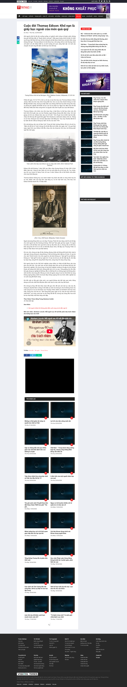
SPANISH (40, 1)
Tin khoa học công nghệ (24, 665)
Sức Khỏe (51, 16)
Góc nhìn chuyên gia (70, 641)
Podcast (100, 16)
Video (95, 16)
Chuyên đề (89, 16)
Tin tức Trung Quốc (53, 641)
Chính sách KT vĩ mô (70, 647)
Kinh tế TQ (51, 643)
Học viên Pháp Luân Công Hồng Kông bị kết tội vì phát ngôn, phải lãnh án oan (62, 560)
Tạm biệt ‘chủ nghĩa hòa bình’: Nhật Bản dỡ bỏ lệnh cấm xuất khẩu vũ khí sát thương (100, 159)
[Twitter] (101, 1)
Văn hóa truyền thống (39, 665)
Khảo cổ (20, 659)
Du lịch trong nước (53, 659)
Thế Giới (31, 16)
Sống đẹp (98, 651)
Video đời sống (84, 663)
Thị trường (67, 649)
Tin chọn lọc (31, 399)
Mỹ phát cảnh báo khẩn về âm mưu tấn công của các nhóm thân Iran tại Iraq (101, 151)
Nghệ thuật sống (38, 659)
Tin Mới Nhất (85, 94)
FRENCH (51, 1)
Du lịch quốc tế (52, 657)
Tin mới (98, 657)
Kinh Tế (45, 16)
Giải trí (97, 647)
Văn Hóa (78, 16)
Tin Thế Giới (37, 639)
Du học (97, 643)
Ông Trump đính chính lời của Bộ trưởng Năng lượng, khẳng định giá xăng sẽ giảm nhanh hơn (101, 142)
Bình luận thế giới (38, 647)
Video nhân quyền (84, 665)
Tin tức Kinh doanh (69, 643)
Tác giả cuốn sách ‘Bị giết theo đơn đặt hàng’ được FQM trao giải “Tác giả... (36, 505)
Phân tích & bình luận (23, 647)
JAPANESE (56, 1)
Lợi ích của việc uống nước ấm (61, 421)
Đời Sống (57, 16)
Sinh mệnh (20, 663)
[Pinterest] (104, 1)
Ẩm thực (51, 665)
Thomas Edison (44, 350)
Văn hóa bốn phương (39, 663)
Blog (83, 16)
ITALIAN (62, 1)
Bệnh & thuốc (83, 641)
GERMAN (45, 1)
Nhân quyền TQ (53, 647)
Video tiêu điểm (84, 657)
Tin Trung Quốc (53, 639)
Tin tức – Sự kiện (38, 661)
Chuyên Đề (98, 655)
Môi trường (21, 643)
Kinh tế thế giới (68, 645)
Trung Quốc (38, 16)
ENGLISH (30, 1)
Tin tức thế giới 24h (38, 645)
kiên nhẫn (31, 350)
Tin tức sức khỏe (84, 645)
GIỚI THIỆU (94, 1)
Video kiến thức (84, 661)
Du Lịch (51, 655)
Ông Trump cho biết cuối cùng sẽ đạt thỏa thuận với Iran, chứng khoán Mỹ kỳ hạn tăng (101, 109)
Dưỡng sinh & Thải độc (86, 643)
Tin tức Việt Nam (22, 639)
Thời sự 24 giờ (21, 649)
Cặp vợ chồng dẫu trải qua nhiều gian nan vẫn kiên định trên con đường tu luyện (35, 449)
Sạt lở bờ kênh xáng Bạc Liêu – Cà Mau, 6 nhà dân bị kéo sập (100, 116)
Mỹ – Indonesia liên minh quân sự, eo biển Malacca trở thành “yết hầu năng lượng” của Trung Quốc (94, 36)
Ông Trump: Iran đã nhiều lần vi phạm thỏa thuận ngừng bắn (100, 99)
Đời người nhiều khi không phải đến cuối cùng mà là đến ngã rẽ (48, 308)
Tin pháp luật (21, 645)
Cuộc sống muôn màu (101, 641)
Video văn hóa (83, 659)
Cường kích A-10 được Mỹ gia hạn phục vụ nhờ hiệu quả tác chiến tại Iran (100, 168)
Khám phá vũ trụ (22, 668)
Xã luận (67, 659)
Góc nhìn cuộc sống (69, 657)
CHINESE (35, 1)
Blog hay (67, 655)
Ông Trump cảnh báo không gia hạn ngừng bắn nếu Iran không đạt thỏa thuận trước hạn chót (100, 126)
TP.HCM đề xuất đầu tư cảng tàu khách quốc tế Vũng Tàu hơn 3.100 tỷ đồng (100, 134)
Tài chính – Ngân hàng (70, 651)
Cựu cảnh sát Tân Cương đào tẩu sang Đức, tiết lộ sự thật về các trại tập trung (36, 588)
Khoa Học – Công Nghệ (68, 16)
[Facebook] (99, 1)
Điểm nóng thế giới (38, 641)
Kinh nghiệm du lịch (54, 661)
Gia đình (98, 645)
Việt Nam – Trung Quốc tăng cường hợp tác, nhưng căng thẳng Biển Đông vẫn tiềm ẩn (62, 449)
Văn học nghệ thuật (38, 668)
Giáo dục (20, 641)
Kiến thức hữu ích (100, 649)
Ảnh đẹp (51, 663)
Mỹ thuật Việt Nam (38, 657)
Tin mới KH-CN (22, 655)
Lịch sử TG (36, 643)
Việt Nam (24, 16)
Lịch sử (51, 645)
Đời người (37, 350)
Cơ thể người (21, 657)
